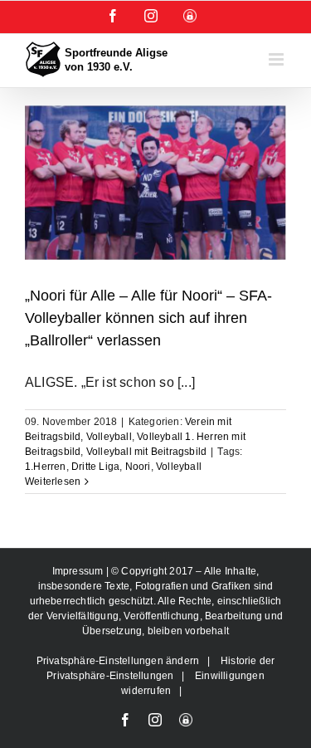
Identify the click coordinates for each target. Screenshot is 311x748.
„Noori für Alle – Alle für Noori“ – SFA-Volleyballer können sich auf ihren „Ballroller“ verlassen (148, 318)
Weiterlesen (52, 481)
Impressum (79, 571)
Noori (138, 466)
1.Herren (45, 466)
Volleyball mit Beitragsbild (146, 451)
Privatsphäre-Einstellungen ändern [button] (118, 661)
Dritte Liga (95, 466)
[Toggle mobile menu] (277, 59)
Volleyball (109, 436)
